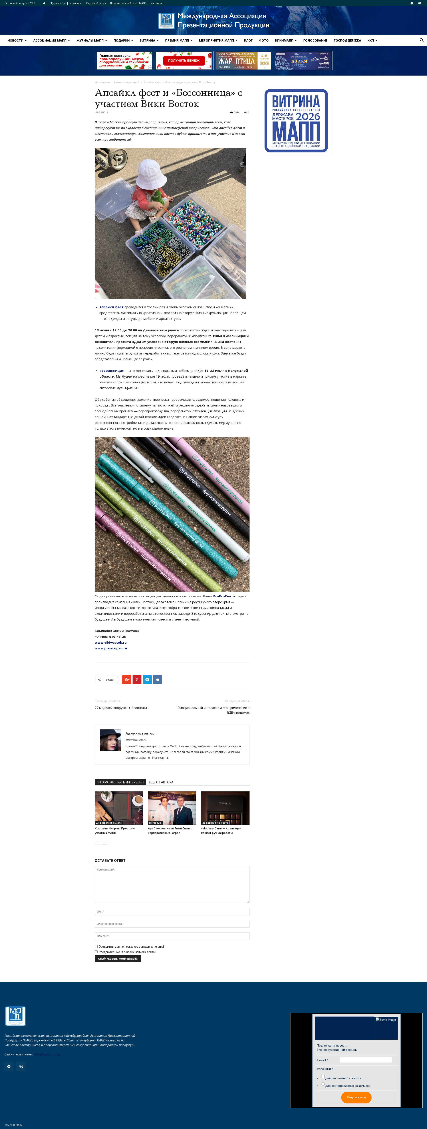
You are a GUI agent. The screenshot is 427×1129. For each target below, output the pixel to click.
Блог (248, 40)
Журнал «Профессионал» (65, 3)
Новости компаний (126, 82)
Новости (15, 40)
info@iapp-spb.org (47, 1054)
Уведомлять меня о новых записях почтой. (128, 952)
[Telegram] (412, 3)
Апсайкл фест (111, 307)
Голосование (315, 40)
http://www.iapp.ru (136, 739)
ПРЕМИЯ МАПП (177, 40)
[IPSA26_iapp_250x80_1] (124, 61)
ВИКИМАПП (284, 40)
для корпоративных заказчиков (347, 1085)
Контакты (156, 3)
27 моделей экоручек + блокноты (121, 708)
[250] (243, 61)
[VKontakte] (419, 3)
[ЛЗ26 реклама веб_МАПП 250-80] (302, 61)
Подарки (122, 40)
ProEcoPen (222, 596)
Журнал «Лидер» (96, 3)
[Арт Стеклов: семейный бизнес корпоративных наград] (172, 808)
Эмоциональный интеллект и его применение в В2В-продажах (213, 710)
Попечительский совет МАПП (128, 3)
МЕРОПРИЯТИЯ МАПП (216, 40)
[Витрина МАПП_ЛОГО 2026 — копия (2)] (296, 121)
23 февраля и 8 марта (109, 822)
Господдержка (347, 40)
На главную (102, 82)
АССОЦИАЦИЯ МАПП (49, 40)
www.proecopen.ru (111, 648)
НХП (370, 40)
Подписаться (356, 1097)
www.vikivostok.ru (111, 642)
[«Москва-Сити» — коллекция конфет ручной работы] (225, 808)
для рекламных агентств (343, 1078)
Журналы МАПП (90, 40)
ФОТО (264, 40)
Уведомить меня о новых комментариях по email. (132, 946)
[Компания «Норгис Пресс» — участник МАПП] (119, 808)
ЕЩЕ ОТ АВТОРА (161, 782)
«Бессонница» (111, 370)
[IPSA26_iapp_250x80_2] (184, 61)
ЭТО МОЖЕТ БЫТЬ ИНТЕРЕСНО (120, 782)
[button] (421, 41)
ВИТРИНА (147, 40)
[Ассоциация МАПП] (213, 21)
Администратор (140, 733)
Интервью (155, 822)
